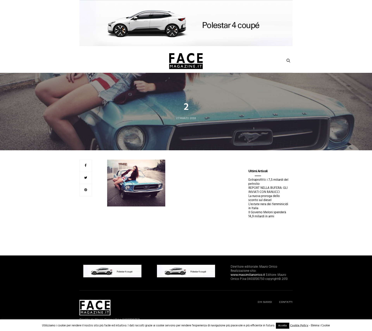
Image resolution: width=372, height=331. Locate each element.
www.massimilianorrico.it (248, 275)
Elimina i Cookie (320, 325)
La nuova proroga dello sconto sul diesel (264, 198)
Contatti (286, 301)
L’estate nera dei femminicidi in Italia (268, 206)
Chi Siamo (265, 301)
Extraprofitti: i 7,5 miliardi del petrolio (268, 182)
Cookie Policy (299, 325)
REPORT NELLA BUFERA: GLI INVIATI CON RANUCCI (268, 190)
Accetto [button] (282, 326)
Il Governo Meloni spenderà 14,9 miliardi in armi (267, 214)
